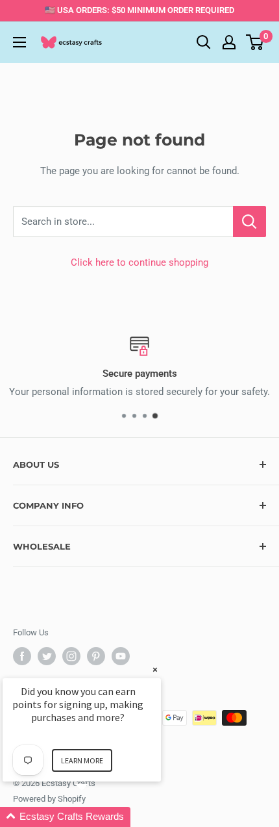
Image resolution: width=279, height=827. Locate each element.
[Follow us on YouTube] (121, 656)
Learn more (82, 760)
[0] (255, 42)
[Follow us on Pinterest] (96, 656)
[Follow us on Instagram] (71, 656)
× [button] (155, 669)
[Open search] (204, 42)
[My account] (229, 42)
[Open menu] (19, 42)
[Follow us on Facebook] (22, 656)
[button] (97, 817)
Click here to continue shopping (139, 262)
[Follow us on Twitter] (47, 656)
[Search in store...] (249, 221)
